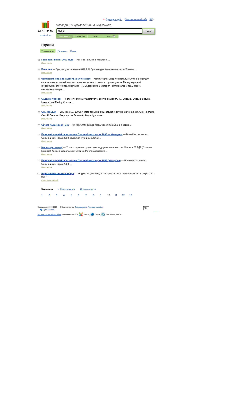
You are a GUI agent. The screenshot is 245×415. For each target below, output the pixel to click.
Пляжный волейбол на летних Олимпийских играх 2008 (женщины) (81, 160)
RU (151, 19)
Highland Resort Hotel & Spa (57, 173)
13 (130, 195)
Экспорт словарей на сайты (49, 214)
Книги (95, 36)
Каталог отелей (49, 180)
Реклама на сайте (95, 207)
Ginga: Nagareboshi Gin (55, 124)
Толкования (64, 36)
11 (116, 195)
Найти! (148, 31)
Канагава (46, 69)
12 (123, 195)
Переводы (80, 36)
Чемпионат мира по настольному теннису (65, 78)
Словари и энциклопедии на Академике (83, 25)
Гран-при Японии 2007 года (57, 59)
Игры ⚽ (111, 36)
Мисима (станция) (51, 147)
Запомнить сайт (114, 19)
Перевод (62, 51)
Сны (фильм (48, 111)
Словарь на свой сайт (136, 19)
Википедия (46, 63)
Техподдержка (81, 207)
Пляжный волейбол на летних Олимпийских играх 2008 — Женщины (81, 134)
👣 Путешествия (47, 210)
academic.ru (45, 35)
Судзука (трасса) (51, 98)
